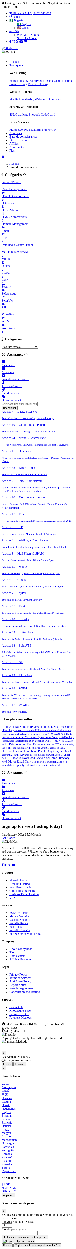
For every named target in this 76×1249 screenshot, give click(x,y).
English (6, 1112)
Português (8, 1146)
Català (5, 1090)
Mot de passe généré (14, 1229)
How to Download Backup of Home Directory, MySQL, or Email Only (36, 761)
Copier (30, 1241)
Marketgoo (16, 129)
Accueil (14, 61)
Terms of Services (20, 978)
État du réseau (18, 140)
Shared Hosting (18, 80)
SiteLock (34, 114)
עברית (5, 1129)
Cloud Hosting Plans (22, 890)
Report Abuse (17, 985)
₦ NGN (14, 31)
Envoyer (19, 1064)
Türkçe (6, 1167)
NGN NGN (9, 1187)
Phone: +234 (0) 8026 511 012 (31, 13)
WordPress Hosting (41, 80)
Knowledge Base (20, 1010)
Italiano (6, 1136)
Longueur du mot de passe (18, 1221)
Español (6, 1160)
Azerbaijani (9, 1087)
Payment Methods (20, 1017)
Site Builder (16, 99)
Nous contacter (18, 147)
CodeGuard (48, 114)
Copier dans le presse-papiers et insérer (37, 1245)
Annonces (15, 133)
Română (7, 1153)
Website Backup (19, 923)
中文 (5, 1094)
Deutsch (7, 1126)
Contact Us (16, 1007)
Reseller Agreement (21, 988)
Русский (7, 1157)
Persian (6, 1119)
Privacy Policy (18, 974)
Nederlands (9, 1108)
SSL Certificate (18, 114)
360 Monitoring (33, 129)
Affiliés (14, 143)
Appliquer (8, 1195)
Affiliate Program (20, 959)
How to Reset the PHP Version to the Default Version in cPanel (37, 730)
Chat (16, 16)
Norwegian (8, 1143)
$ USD (6, 1184)
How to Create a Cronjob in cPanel (36, 754)
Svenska (7, 1164)
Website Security (19, 919)
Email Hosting (18, 84)
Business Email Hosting (24, 894)
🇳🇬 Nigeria (16, 20)
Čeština (6, 1101)
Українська (9, 1171)
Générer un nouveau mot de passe (26, 1237)
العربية (6, 1083)
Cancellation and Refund (24, 991)
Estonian (7, 1115)
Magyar (6, 1133)
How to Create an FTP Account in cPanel (38, 744)
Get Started (8, 838)
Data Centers (17, 956)
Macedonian (9, 1140)
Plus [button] (12, 150)
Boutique (16, 65)
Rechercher (9, 407)
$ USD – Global (27, 38)
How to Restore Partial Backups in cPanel (38, 737)
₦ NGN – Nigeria (28, 34)
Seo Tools (15, 926)
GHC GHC (9, 1191)
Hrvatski (7, 1098)
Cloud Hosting (63, 80)
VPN (58, 99)
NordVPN (50, 129)
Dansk (6, 1105)
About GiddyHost (20, 949)
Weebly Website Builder (40, 99)
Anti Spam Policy (20, 981)
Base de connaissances (23, 136)
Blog (12, 952)
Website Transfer (19, 930)
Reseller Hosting (38, 84)
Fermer (7, 1064)
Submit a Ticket (19, 1014)
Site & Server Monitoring (25, 933)
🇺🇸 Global (23, 27)
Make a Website (19, 916)
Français (7, 1122)
